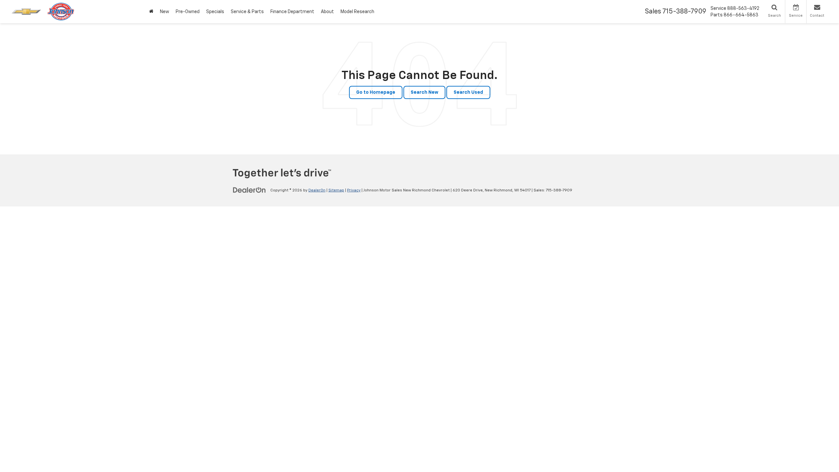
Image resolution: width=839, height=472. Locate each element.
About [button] (327, 12)
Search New (424, 92)
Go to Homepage (375, 92)
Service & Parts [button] (247, 12)
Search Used (468, 92)
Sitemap (336, 190)
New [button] (164, 12)
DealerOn (316, 190)
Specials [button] (215, 12)
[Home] (151, 11)
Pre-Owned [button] (188, 12)
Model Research (357, 12)
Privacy (354, 190)
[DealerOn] (249, 190)
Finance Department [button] (292, 12)
